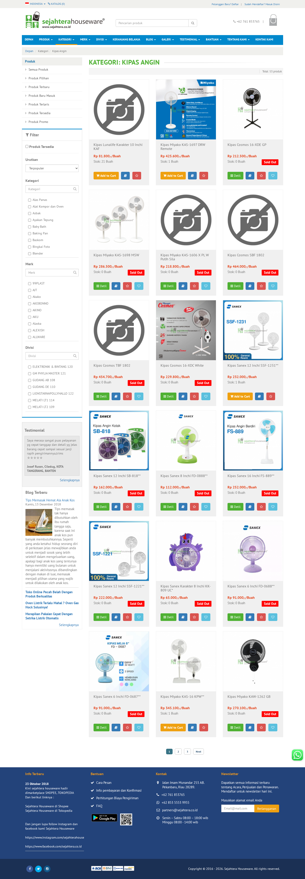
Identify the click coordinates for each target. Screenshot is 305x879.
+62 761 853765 (173, 795)
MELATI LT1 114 (43, 400)
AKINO (37, 310)
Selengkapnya (69, 480)
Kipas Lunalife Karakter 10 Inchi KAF (118, 147)
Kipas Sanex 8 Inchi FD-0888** (184, 476)
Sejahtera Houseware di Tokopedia (48, 811)
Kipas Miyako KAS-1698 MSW (116, 255)
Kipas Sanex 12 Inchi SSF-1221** (119, 586)
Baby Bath (39, 227)
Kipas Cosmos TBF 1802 (112, 366)
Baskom (38, 240)
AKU (35, 317)
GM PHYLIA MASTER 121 (49, 373)
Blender (38, 253)
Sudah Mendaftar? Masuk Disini (262, 4)
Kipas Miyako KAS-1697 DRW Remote (183, 147)
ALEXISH (38, 330)
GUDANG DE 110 (44, 387)
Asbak (37, 213)
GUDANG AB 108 (44, 380)
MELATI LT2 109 (43, 407)
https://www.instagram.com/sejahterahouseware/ (58, 837)
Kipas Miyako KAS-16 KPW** (182, 697)
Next (198, 751)
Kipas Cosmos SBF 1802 (246, 255)
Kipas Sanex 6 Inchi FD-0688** (251, 586)
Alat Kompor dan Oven (48, 206)
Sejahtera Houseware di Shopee (46, 806)
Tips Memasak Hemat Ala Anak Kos (50, 500)
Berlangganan (266, 809)
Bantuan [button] (212, 39)
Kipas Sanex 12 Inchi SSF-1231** (253, 366)
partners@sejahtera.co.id (180, 810)
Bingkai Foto (41, 247)
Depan (29, 39)
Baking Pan (40, 233)
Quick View (119, 132)
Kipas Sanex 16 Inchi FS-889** (251, 476)
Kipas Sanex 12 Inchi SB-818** (117, 476)
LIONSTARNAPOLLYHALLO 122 (53, 393)
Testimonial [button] (189, 39)
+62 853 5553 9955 (175, 802)
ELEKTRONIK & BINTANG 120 (53, 367)
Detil (236, 176)
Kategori (65, 39)
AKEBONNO (40, 303)
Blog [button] (150, 39)
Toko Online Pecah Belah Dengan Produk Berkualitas (49, 594)
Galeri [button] (167, 39)
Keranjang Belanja (126, 39)
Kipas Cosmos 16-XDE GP (247, 145)
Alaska (37, 324)
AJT (35, 290)
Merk (84, 39)
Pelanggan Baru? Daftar (225, 4)
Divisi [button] (100, 39)
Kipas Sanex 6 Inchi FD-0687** (117, 697)
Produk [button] (44, 39)
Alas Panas (40, 200)
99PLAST (39, 283)
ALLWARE (39, 337)
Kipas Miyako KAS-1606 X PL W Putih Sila (185, 257)
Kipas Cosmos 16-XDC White (182, 366)
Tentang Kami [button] (237, 39)
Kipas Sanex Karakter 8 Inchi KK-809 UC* (186, 588)
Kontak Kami (264, 39)
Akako (37, 297)
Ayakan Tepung (43, 220)
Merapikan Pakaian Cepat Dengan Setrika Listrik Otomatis (49, 616)
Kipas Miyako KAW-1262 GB (249, 697)
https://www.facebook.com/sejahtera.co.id (53, 846)
